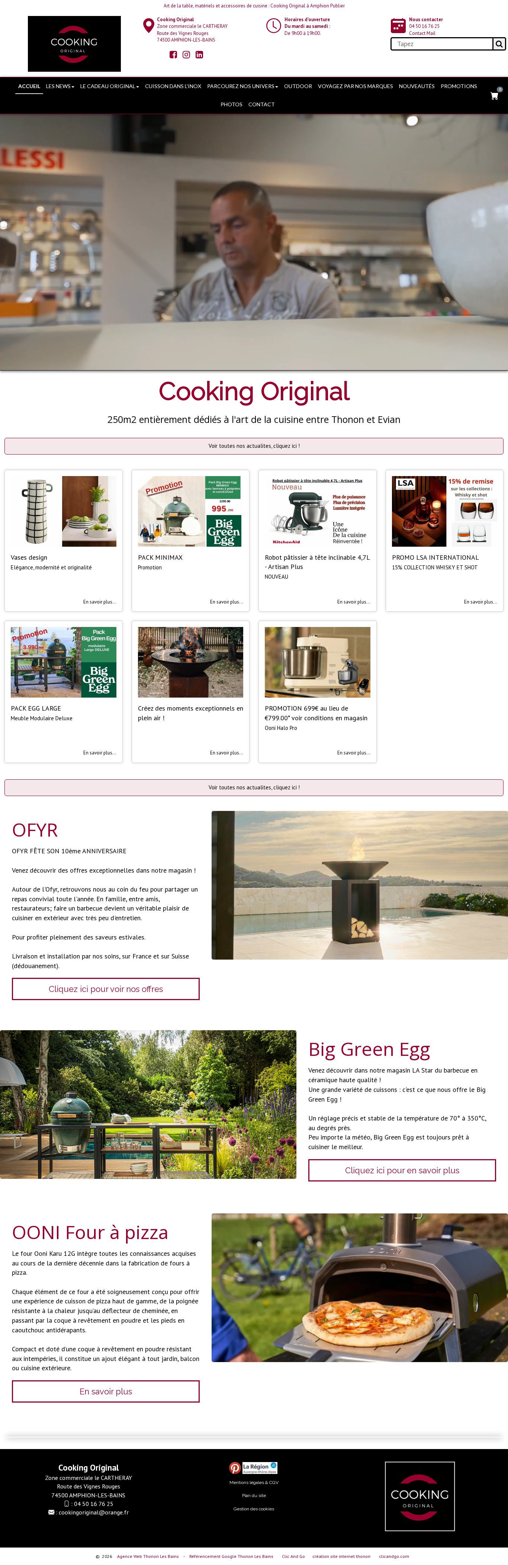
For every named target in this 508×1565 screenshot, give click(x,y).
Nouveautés (417, 86)
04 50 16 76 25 (424, 26)
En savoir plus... (99, 602)
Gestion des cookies (254, 1508)
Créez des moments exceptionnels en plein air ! (190, 713)
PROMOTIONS (459, 86)
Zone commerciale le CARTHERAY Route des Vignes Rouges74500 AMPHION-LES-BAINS (192, 29)
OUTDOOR (298, 86)
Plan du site (254, 1495)
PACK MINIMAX (160, 557)
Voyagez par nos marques (355, 86)
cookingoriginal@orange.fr (94, 1512)
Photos (231, 104)
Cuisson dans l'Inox (173, 86)
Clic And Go (293, 1556)
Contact (261, 104)
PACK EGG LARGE (36, 708)
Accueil (29, 86)
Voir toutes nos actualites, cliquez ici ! (254, 445)
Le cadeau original (107, 86)
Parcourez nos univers (240, 86)
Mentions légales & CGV (254, 1482)
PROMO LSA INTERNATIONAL (435, 557)
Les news (58, 86)
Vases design (29, 557)
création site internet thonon (341, 1556)
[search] (441, 44)
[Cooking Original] (74, 44)
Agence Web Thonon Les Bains (148, 1556)
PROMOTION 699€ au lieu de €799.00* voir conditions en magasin (316, 713)
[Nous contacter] (273, 25)
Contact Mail (422, 33)
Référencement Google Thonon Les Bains (231, 1556)
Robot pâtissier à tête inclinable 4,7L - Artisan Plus (317, 562)
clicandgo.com (394, 1556)
